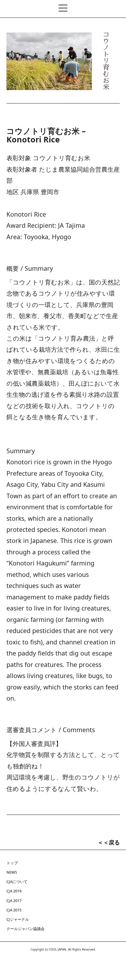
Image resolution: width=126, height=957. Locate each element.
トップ (12, 862)
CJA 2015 (13, 910)
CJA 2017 (13, 900)
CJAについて (17, 881)
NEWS (11, 872)
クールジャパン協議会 (25, 928)
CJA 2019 (13, 891)
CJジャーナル (17, 919)
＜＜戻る (109, 842)
